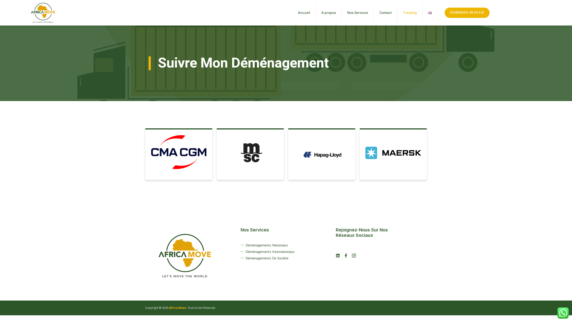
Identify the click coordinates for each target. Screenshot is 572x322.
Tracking (410, 12)
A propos (329, 12)
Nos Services (357, 12)
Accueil (304, 12)
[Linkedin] (338, 256)
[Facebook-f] (346, 256)
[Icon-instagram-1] (354, 256)
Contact (385, 12)
